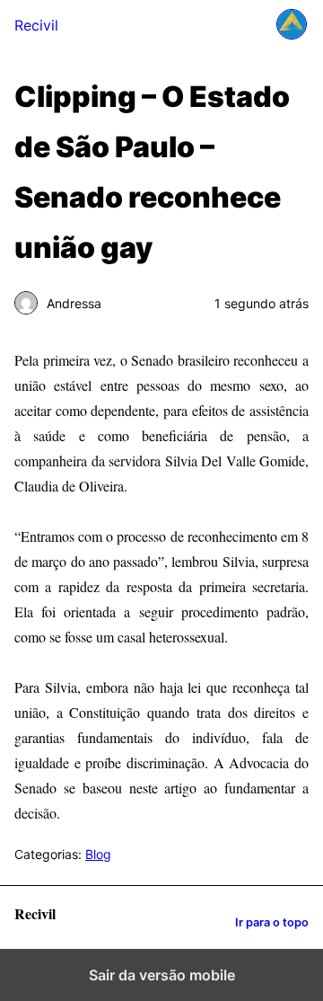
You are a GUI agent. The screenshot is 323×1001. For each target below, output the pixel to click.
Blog (98, 854)
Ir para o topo (272, 922)
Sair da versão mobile (162, 975)
